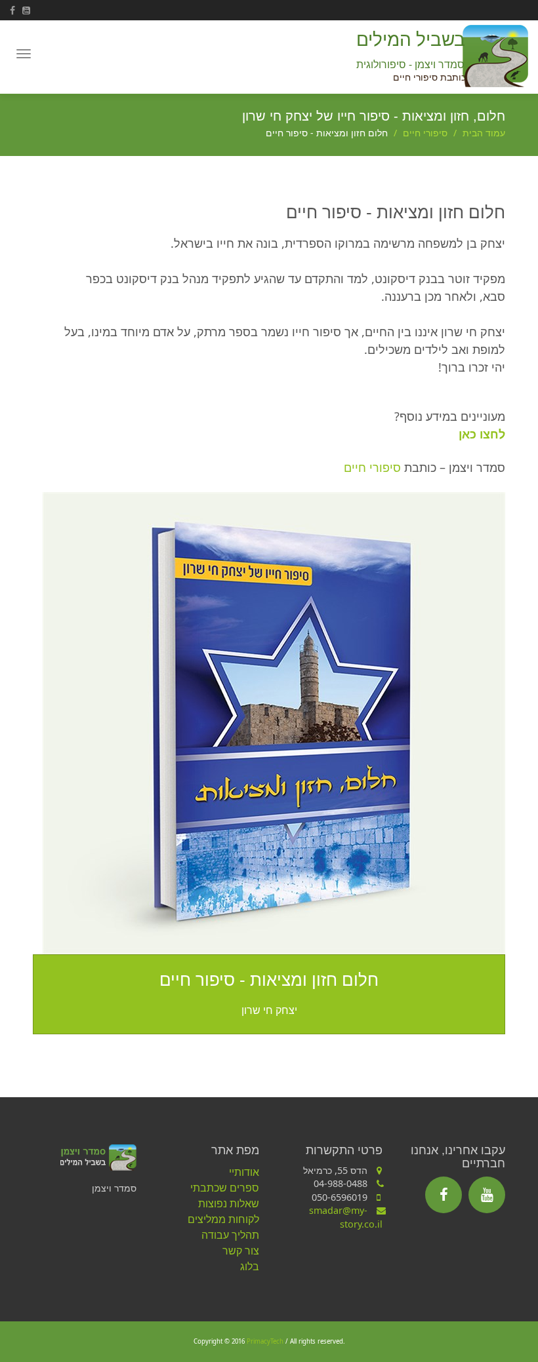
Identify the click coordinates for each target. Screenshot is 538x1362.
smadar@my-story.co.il (346, 1217)
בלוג (249, 1266)
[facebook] (16, 10)
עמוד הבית (484, 132)
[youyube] (28, 10)
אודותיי (244, 1172)
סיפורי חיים (425, 132)
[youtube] (486, 1195)
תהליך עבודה (230, 1235)
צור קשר (240, 1250)
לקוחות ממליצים (223, 1219)
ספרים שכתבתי (224, 1187)
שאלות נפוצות (228, 1203)
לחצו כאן (482, 434)
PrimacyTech (265, 1341)
